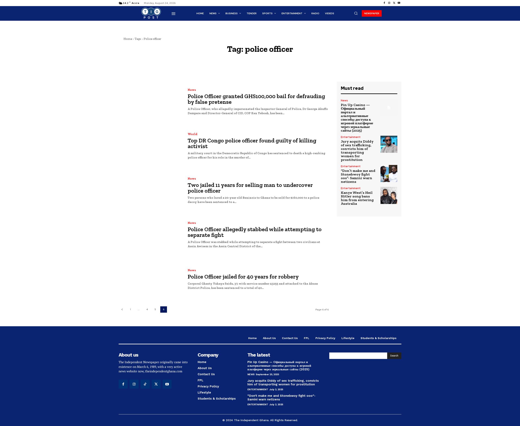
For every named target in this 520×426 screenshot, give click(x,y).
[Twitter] (394, 3)
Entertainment (351, 137)
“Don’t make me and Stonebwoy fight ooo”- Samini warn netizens (358, 176)
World (192, 134)
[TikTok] (145, 384)
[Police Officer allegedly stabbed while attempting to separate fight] (150, 235)
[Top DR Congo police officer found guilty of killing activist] (150, 146)
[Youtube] (398, 3)
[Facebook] (384, 3)
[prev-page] (122, 309)
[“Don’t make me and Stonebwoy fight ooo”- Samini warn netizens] (388, 173)
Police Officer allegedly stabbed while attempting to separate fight (255, 232)
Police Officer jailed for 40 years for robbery (243, 276)
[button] (356, 13)
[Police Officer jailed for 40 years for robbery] (150, 279)
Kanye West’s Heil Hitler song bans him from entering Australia (357, 198)
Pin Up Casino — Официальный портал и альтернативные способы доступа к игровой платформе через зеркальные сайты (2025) (357, 118)
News (192, 89)
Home (128, 39)
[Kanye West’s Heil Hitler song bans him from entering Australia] (388, 195)
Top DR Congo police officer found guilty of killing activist (252, 143)
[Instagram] (389, 3)
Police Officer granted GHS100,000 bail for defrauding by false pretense (256, 99)
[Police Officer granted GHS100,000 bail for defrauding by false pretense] (150, 102)
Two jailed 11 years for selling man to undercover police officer (250, 188)
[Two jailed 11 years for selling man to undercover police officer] (150, 190)
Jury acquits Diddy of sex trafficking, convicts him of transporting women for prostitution (357, 150)
